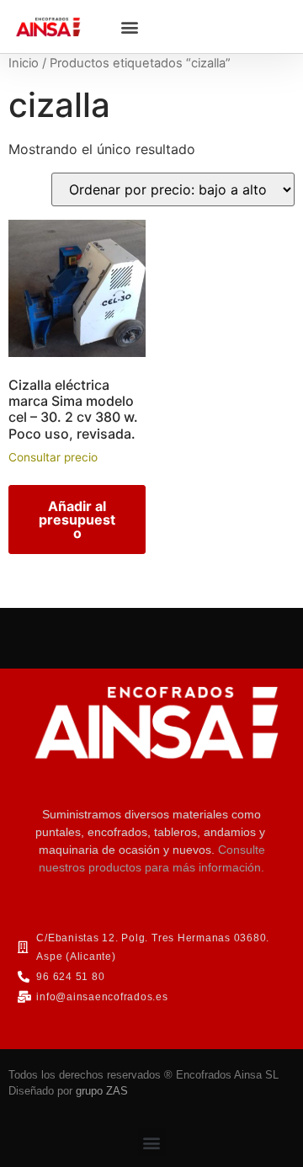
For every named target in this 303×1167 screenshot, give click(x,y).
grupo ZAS (102, 1090)
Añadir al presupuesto (77, 519)
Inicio (23, 63)
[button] (129, 26)
